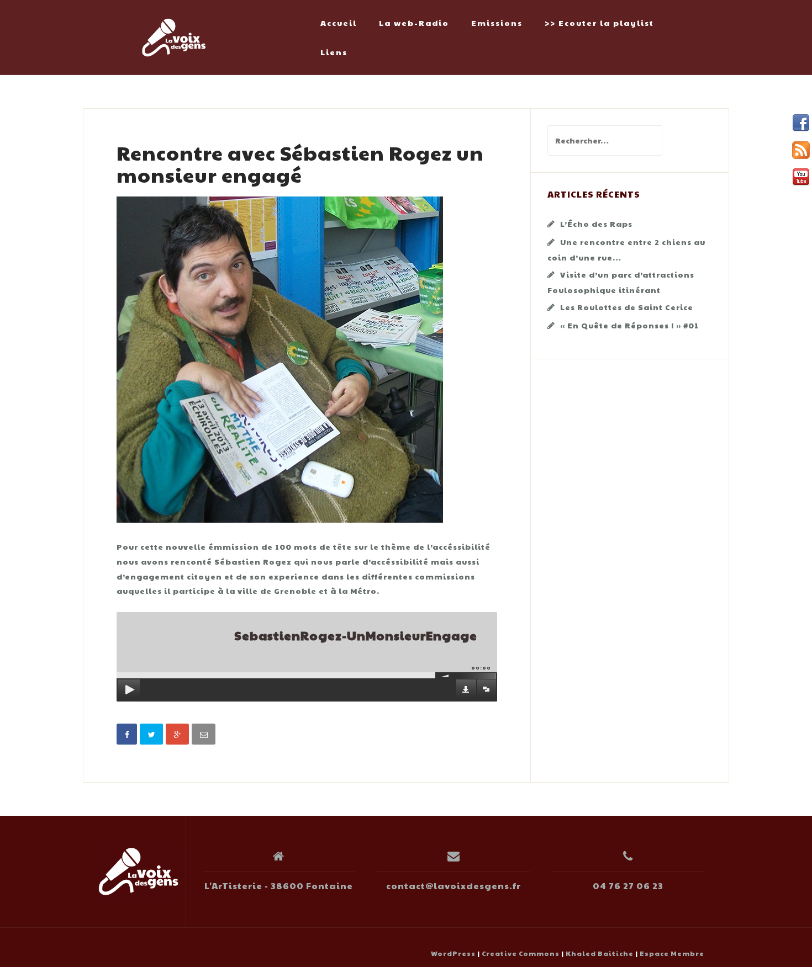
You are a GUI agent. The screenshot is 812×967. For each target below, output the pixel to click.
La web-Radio (414, 22)
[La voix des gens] (138, 871)
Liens (333, 51)
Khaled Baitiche (600, 953)
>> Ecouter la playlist (599, 22)
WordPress (453, 953)
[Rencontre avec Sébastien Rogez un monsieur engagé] (280, 358)
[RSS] (801, 150)
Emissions (497, 22)
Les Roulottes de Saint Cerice (626, 306)
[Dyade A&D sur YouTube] (801, 177)
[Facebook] (801, 123)
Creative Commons (521, 953)
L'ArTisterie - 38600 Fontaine (278, 885)
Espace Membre (672, 953)
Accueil (338, 22)
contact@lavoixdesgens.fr (453, 885)
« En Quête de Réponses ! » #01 (629, 325)
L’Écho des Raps (596, 223)
